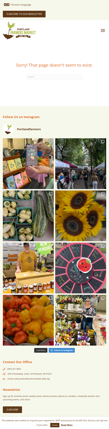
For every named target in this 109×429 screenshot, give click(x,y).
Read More (67, 424)
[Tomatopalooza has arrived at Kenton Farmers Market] (80, 268)
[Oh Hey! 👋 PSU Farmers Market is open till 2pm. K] (80, 215)
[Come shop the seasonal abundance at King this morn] (28, 215)
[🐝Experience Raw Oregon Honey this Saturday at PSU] (28, 268)
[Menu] (103, 30)
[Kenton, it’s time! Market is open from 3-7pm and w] (28, 163)
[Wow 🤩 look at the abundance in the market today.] (28, 320)
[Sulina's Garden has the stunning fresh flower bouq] (80, 320)
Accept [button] (55, 425)
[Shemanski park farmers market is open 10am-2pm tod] (80, 163)
